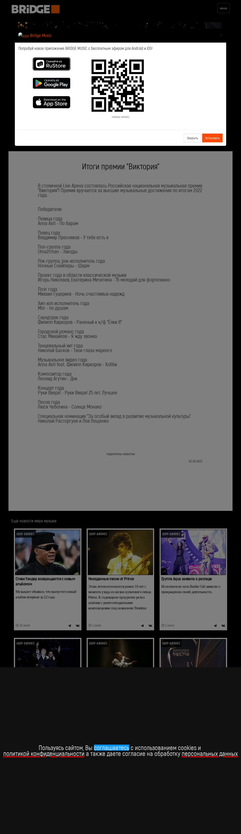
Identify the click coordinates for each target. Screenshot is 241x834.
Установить (212, 138)
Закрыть (192, 138)
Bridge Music (40, 35)
